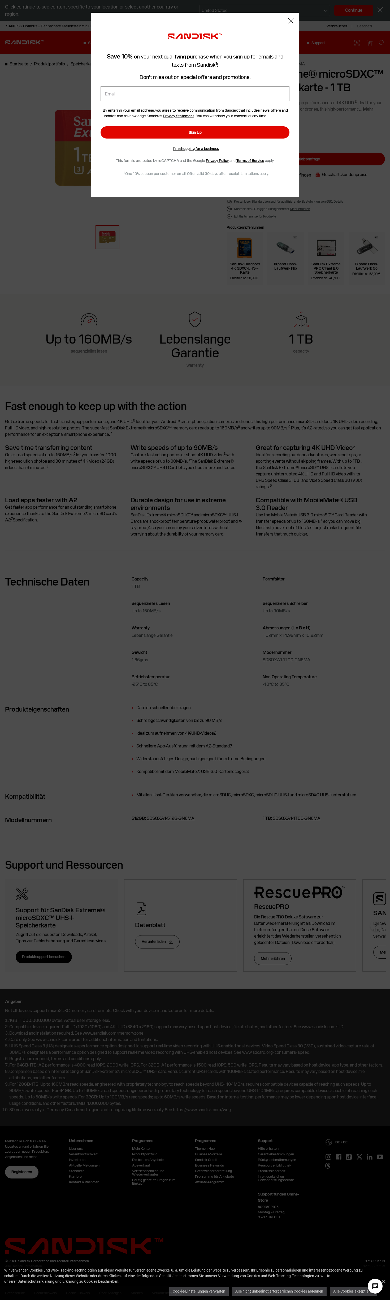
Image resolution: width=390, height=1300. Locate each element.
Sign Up (195, 132)
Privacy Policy (217, 160)
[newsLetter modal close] (291, 21)
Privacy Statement (178, 116)
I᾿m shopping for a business (196, 148)
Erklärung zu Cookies (79, 1281)
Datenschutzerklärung (36, 1281)
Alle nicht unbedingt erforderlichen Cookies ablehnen (279, 1291)
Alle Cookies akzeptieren (353, 1291)
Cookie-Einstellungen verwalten (199, 1291)
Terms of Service (250, 160)
